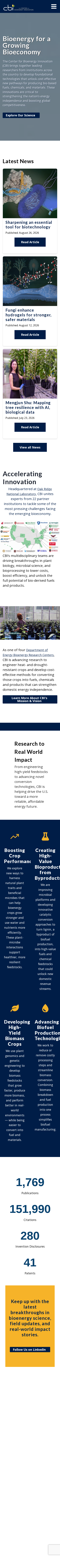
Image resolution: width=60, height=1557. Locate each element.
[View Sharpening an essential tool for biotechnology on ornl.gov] (30, 217)
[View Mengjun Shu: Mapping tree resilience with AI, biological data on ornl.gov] (30, 397)
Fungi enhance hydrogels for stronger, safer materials (29, 315)
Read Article (30, 242)
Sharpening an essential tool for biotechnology (29, 224)
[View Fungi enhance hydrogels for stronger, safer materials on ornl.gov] (30, 305)
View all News (30, 447)
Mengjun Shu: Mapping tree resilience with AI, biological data (28, 407)
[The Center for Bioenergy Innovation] (18, 8)
